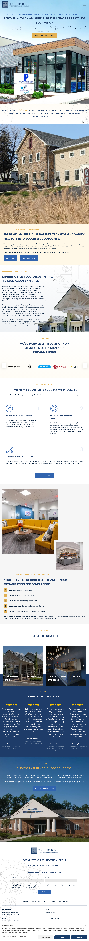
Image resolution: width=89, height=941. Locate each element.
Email (47, 877)
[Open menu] (84, 4)
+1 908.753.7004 (51, 912)
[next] (85, 365)
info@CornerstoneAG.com (10, 921)
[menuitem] (24, 901)
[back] (4, 365)
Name (14, 877)
